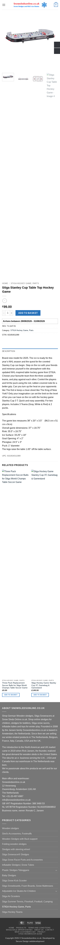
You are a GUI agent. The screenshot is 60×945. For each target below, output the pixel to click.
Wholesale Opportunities (19, 930)
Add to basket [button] (10, 695)
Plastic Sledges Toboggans (15, 870)
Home (5, 283)
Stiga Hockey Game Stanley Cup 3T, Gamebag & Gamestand (43, 685)
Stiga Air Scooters (11, 896)
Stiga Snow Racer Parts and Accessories (22, 860)
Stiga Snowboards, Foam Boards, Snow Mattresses (27, 886)
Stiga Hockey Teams (12, 912)
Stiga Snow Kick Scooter (14, 880)
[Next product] (4, 300)
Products (21, 928)
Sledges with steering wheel (16, 849)
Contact (49, 930)
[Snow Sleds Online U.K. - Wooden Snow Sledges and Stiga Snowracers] (30, 5)
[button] (3, 4)
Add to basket (28, 313)
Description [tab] (8, 351)
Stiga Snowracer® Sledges (15, 854)
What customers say (25, 932)
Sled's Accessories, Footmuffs (17, 833)
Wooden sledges (10, 828)
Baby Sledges (9, 875)
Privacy (41, 932)
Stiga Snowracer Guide (30, 934)
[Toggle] (56, 870)
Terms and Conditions (39, 928)
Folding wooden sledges (14, 844)
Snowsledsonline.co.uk (31, 938)
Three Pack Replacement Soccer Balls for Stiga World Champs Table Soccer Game (14, 685)
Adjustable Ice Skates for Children (19, 891)
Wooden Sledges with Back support (19, 839)
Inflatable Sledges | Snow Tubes (18, 865)
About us (39, 930)
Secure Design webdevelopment (30, 941)
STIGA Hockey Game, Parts (25, 283)
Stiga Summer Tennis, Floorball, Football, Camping (27, 901)
